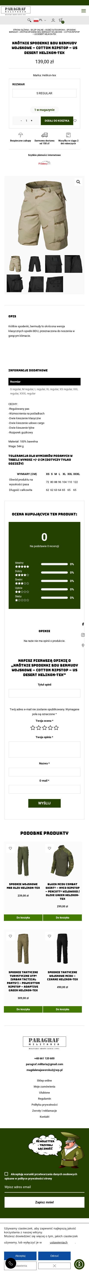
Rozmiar (18, 84)
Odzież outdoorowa (55, 30)
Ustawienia (20, 1265)
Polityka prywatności (44, 1104)
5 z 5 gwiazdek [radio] (56, 727)
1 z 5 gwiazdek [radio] (32, 727)
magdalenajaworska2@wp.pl (44, 1070)
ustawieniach (59, 1242)
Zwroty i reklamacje (44, 1110)
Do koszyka (23, 917)
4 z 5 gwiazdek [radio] (50, 727)
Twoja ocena (44, 720)
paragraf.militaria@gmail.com (44, 1064)
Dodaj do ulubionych (75, 120)
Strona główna (21, 30)
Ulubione (44, 1092)
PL (40, 20)
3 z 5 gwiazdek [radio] (44, 727)
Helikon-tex (49, 75)
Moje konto (53, 20)
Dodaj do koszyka (57, 120)
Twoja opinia (44, 737)
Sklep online (37, 30)
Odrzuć (54, 1255)
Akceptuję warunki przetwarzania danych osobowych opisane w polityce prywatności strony (41, 1176)
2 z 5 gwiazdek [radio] (38, 727)
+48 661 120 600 (10, 1263)
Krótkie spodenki (18, 326)
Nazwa (44, 763)
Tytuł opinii (44, 684)
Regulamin (44, 1098)
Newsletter (49, 21)
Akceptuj (20, 1255)
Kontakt (44, 1116)
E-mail (44, 780)
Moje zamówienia (44, 1086)
